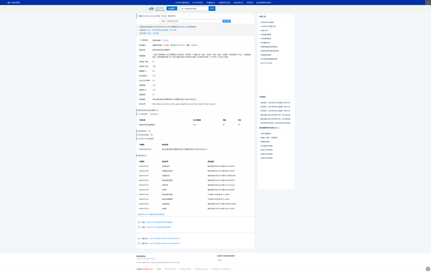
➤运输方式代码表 (266, 154)
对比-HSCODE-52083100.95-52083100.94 (165, 238)
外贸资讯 (262, 97)
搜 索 (212, 8)
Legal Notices (171, 269)
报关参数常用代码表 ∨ (264, 2)
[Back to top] (428, 269)
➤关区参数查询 (265, 133)
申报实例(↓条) (183, 27)
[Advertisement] (276, 80)
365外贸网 (15, 2)
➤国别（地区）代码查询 (268, 137)
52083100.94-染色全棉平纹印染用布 (159, 222)
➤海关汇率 (264, 30)
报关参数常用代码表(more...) (269, 128)
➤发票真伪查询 (265, 55)
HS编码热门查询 (224, 2)
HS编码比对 (210, 2)
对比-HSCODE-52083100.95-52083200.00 (165, 243)
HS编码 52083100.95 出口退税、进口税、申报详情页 (156, 16)
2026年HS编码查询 (182, 2)
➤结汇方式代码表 (266, 150)
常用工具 (262, 16)
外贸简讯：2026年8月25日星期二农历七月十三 (276, 106)
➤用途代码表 (264, 141)
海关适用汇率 (238, 2)
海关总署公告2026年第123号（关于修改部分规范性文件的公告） (276, 119)
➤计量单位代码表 (266, 146)
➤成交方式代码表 (266, 158)
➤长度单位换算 (265, 34)
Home (219, 260)
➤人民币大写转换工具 (268, 26)
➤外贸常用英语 (265, 38)
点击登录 (165, 40)
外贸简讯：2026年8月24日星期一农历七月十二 (276, 110)
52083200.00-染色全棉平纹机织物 (159, 227)
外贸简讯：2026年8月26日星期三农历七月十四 (276, 102)
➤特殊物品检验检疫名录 (268, 47)
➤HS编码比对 (265, 42)
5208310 (194, 45)
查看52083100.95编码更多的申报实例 (150, 214)
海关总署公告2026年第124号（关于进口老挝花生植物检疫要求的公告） (276, 115)
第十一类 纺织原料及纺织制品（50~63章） (162, 30)
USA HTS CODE (266, 63)
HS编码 (171, 8)
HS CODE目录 (198, 2)
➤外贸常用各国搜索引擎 (268, 59)
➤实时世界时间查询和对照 (269, 51)
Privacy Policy (186, 269)
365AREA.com (147, 269)
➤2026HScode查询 (267, 22)
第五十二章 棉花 (153, 33)
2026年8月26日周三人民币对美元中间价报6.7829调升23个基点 (276, 123)
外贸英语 (250, 2)
